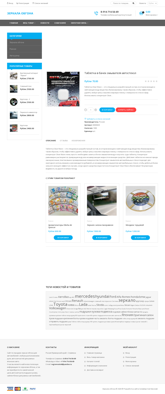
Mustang (111, 309)
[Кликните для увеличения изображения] (63, 89)
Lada (83, 304)
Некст (67, 312)
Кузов (51, 318)
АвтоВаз (63, 297)
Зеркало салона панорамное (100, 225)
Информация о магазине (97, 366)
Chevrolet (70, 309)
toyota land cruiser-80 (84, 315)
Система (115, 301)
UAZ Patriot (87, 309)
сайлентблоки (127, 311)
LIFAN (51, 305)
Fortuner (129, 309)
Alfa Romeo (123, 297)
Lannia (77, 312)
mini (59, 312)
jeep (63, 312)
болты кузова (79, 318)
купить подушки (98, 322)
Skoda (100, 305)
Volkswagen (57, 308)
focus (116, 309)
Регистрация (23, 3)
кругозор (140, 301)
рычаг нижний (141, 322)
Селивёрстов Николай (148, 389)
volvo (101, 309)
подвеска (106, 311)
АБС (73, 297)
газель (71, 312)
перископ (108, 301)
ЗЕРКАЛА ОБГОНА (20, 13)
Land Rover (145, 309)
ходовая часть (92, 318)
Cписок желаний (132, 366)
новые (133, 322)
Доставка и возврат (95, 370)
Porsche (135, 309)
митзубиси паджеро (124, 322)
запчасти (138, 311)
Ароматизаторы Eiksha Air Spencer (60, 226)
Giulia (124, 309)
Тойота (74, 322)
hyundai (102, 296)
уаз (82, 309)
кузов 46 (114, 322)
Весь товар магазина (95, 357)
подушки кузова (89, 311)
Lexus (151, 301)
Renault (77, 300)
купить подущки (98, 315)
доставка (107, 322)
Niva (139, 309)
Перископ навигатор (28, 112)
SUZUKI (142, 305)
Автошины (14, 55)
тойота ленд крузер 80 (69, 315)
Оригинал (139, 315)
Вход (11, 3)
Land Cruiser (53, 297)
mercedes (85, 296)
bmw (142, 297)
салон (150, 315)
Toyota (60, 304)
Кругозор (24, 125)
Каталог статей (93, 361)
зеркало (126, 300)
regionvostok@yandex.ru (61, 364)
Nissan (127, 305)
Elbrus (77, 305)
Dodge (76, 309)
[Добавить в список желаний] (97, 118)
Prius (119, 309)
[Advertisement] (102, 51)
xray (98, 309)
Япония (127, 315)
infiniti (51, 301)
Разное (50, 221)
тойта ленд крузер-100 (84, 322)
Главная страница (94, 353)
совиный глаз (99, 301)
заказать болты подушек (111, 318)
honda (135, 297)
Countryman (53, 312)
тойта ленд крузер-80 (130, 318)
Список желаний (41, 3)
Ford (113, 296)
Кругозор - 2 (25, 99)
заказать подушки (146, 318)
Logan (106, 309)
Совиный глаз (25, 86)
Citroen (68, 301)
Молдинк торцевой (135, 225)
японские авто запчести (112, 315)
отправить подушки (58, 321)
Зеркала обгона (17, 42)
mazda (94, 309)
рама (69, 322)
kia (79, 308)
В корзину (63, 237)
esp (70, 297)
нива (71, 305)
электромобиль (118, 305)
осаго (106, 305)
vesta (89, 305)
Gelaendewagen (88, 301)
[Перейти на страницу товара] (63, 201)
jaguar (148, 297)
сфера (146, 301)
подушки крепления (64, 318)
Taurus (94, 305)
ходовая (116, 311)
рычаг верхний (65, 325)
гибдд (111, 305)
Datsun (137, 305)
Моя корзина (131, 361)
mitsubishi (149, 305)
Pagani (132, 305)
